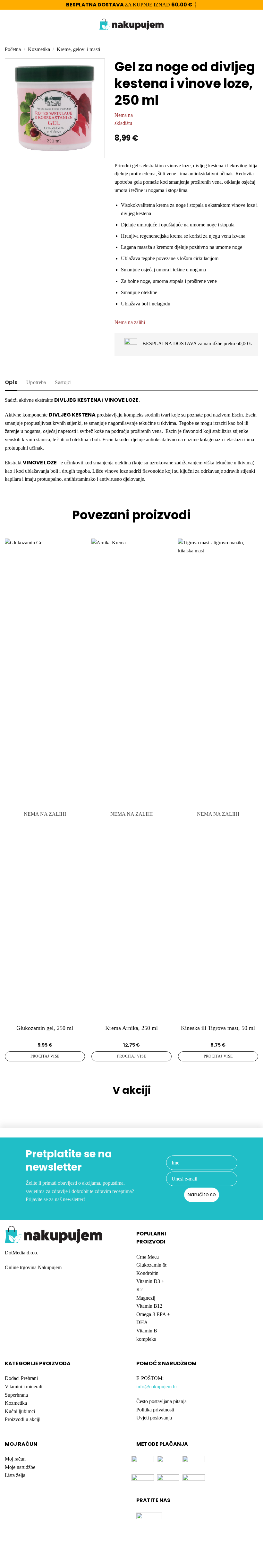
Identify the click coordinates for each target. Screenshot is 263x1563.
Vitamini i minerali (23, 1386)
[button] (9, 24)
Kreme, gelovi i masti (78, 49)
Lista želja (15, 1475)
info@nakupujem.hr (156, 1386)
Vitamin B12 (149, 1306)
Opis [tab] (11, 382)
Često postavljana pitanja (161, 1401)
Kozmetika (39, 49)
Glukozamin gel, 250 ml (44, 1028)
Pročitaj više (45, 1056)
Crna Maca (147, 1257)
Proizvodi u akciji (22, 1419)
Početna (13, 49)
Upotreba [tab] (36, 382)
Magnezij (145, 1298)
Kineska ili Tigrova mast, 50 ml (218, 1028)
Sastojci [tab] (63, 382)
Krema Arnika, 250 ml (131, 1028)
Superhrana (16, 1395)
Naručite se (201, 1194)
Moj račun (15, 1459)
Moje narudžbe (20, 1467)
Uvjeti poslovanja (154, 1417)
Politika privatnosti (155, 1409)
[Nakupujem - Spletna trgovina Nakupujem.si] (131, 24)
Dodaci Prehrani (21, 1378)
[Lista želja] (244, 24)
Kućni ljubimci (20, 1411)
